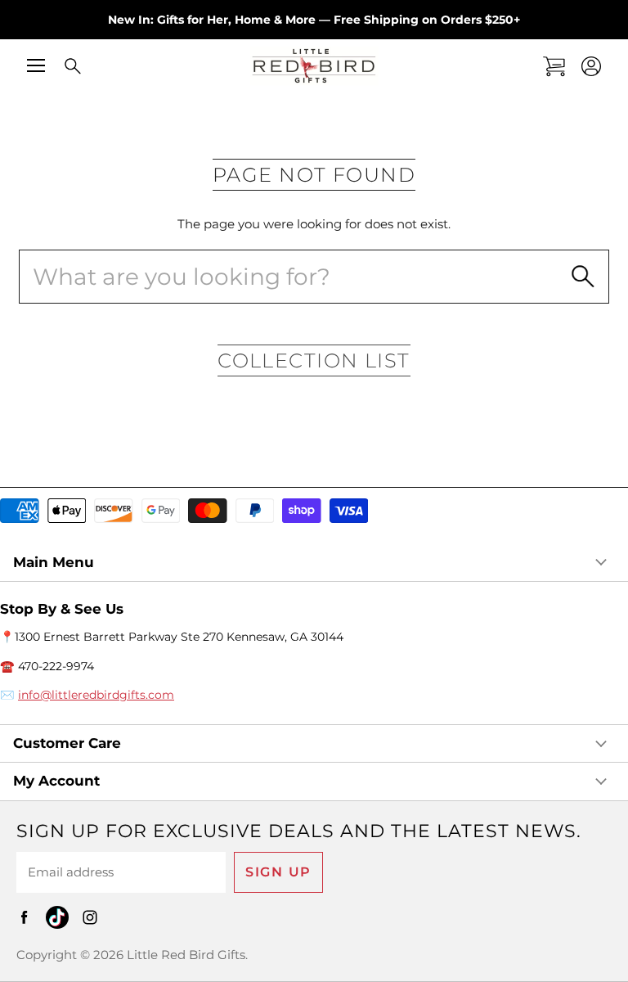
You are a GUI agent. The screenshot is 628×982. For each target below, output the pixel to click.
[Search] (61, 67)
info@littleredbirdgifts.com (96, 694)
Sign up (278, 872)
